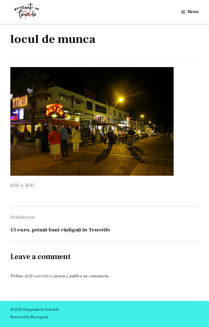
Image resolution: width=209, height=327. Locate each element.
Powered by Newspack (29, 317)
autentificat (43, 275)
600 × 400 (22, 185)
